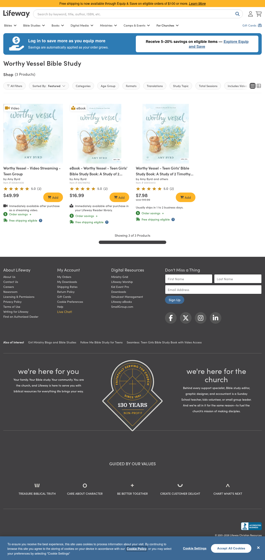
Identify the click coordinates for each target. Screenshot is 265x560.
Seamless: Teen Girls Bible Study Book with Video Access (164, 342)
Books (55, 25)
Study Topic (181, 86)
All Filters (16, 86)
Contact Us (10, 282)
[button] (162, 159)
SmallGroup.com (122, 306)
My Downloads (67, 282)
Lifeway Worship (122, 282)
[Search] (236, 14)
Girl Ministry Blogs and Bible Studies (52, 342)
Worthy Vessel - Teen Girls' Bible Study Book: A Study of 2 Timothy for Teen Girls (163, 173)
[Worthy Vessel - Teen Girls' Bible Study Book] (165, 134)
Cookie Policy (137, 549)
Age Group (108, 86)
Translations (155, 86)
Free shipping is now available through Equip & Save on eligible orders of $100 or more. (132, 3)
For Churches (165, 25)
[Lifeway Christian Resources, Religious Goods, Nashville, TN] (251, 526)
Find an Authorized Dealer (20, 316)
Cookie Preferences (70, 301)
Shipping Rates (67, 287)
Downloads (118, 292)
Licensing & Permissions (18, 297)
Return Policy (66, 292)
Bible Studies (31, 25)
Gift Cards (64, 297)
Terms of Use (11, 306)
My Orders (64, 277)
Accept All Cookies (231, 548)
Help (60, 306)
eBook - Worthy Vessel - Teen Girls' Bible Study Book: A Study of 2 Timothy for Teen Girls (98, 173)
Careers (8, 287)
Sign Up (175, 299)
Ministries (106, 25)
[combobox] (138, 14)
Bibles (8, 25)
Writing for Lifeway (15, 311)
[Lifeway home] (16, 14)
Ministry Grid (119, 277)
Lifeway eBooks (121, 301)
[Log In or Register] (250, 14)
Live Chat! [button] (64, 311)
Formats (131, 86)
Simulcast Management (127, 297)
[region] (132, 548)
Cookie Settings (194, 548)
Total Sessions (208, 86)
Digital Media (80, 25)
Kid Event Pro (120, 287)
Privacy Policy (12, 301)
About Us (9, 277)
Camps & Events (134, 25)
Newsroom (10, 292)
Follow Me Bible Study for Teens (101, 342)
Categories (83, 86)
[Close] (258, 547)
